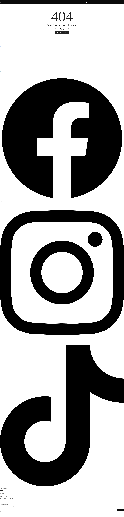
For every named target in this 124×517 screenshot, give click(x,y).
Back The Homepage (61, 32)
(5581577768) (5, 502)
